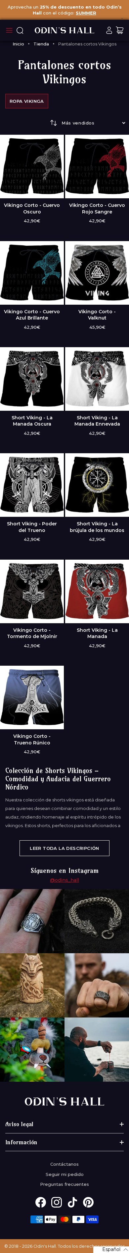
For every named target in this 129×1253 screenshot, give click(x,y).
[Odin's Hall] (64, 30)
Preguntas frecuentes (64, 1184)
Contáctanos (64, 1164)
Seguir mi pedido (65, 1174)
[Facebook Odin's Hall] (40, 1202)
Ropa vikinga (27, 101)
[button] (111, 1249)
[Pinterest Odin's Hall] (88, 1202)
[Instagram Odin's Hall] (56, 1202)
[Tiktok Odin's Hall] (72, 1202)
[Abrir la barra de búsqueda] (20, 30)
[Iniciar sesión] (109, 30)
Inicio (18, 43)
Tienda (41, 43)
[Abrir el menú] (9, 30)
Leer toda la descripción (64, 848)
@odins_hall (64, 880)
